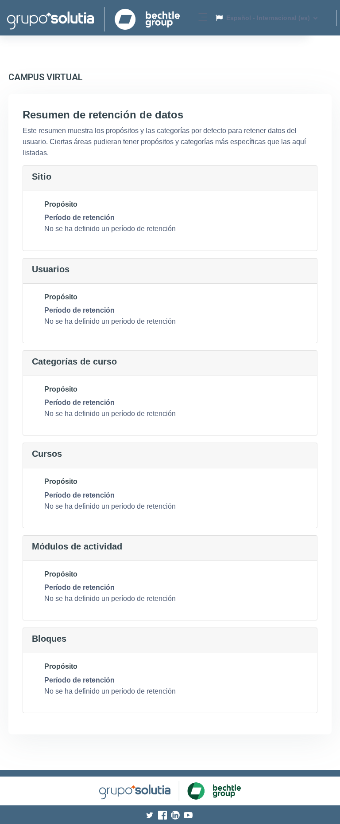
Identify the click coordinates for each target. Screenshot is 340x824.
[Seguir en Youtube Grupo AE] (189, 814)
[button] (266, 17)
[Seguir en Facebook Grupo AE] (164, 814)
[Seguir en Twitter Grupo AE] (151, 814)
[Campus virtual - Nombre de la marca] (93, 17)
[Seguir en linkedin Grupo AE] (177, 814)
